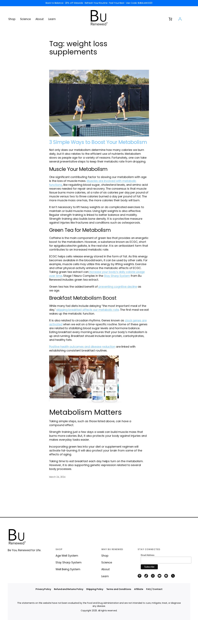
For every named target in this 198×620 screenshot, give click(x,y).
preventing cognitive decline (118, 287)
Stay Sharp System (117, 276)
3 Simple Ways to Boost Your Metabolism (98, 142)
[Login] (180, 19)
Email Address (148, 555)
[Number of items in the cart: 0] (170, 19)
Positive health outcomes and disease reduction (82, 347)
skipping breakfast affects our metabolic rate (87, 310)
